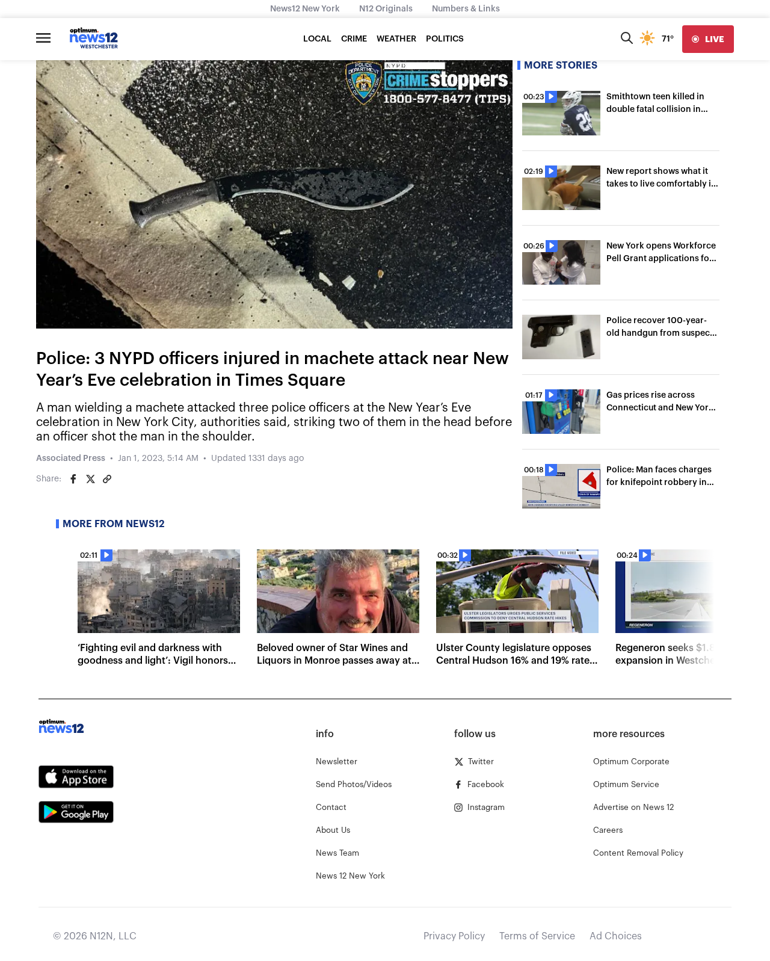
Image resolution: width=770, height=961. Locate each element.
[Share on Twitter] (90, 479)
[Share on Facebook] (73, 479)
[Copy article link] (107, 479)
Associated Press (70, 458)
